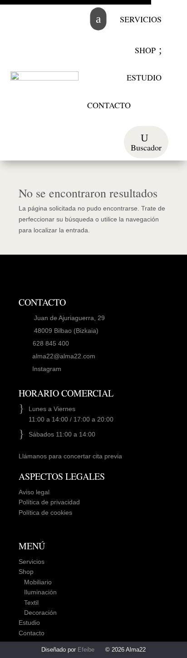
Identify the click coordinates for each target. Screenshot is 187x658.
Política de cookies (45, 512)
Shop (26, 571)
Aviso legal (34, 492)
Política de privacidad (49, 502)
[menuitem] (140, 19)
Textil (29, 602)
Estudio (29, 622)
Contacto (31, 633)
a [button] (98, 18)
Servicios (31, 561)
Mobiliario (35, 582)
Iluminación (38, 592)
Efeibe (86, 649)
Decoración (38, 612)
